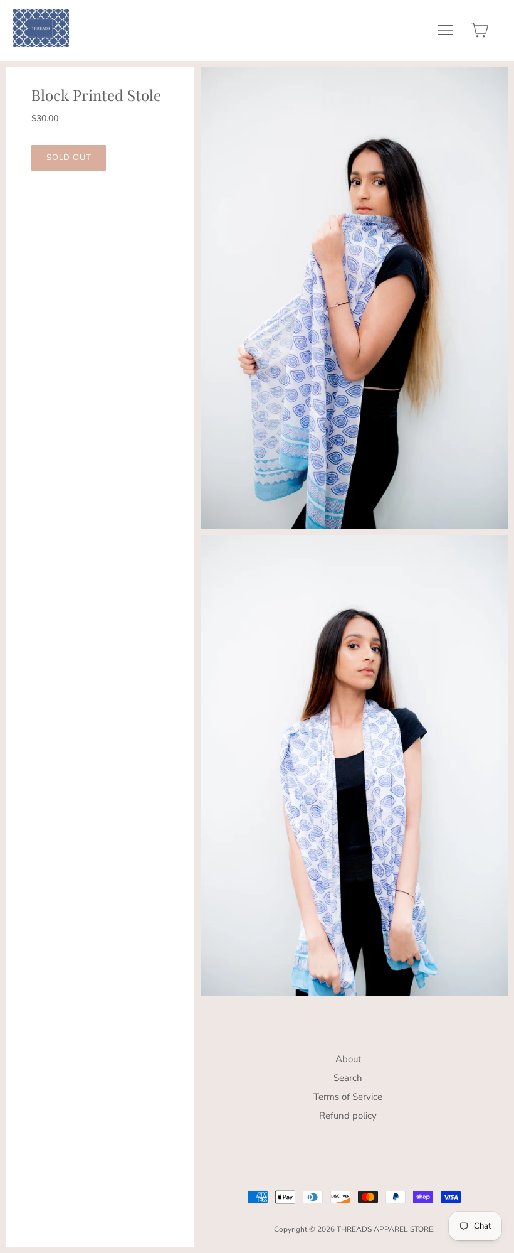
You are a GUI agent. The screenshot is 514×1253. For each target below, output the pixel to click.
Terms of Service (347, 1096)
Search (347, 1078)
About (348, 1059)
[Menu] (445, 33)
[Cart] (479, 33)
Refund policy (348, 1115)
